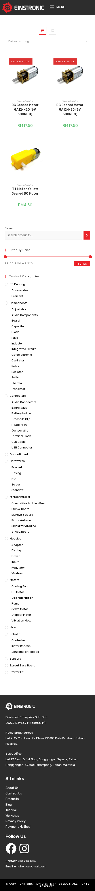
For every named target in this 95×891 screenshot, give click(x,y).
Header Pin (19, 424)
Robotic (15, 634)
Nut (13, 478)
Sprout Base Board (22, 665)
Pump (15, 603)
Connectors (18, 395)
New (13, 627)
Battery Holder (21, 413)
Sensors (15, 658)
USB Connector (21, 447)
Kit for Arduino (21, 520)
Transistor (18, 389)
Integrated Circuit (23, 349)
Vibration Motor (22, 620)
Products (12, 799)
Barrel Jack (19, 407)
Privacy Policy (16, 821)
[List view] (52, 31)
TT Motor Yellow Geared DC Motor (25, 191)
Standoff (17, 490)
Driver (15, 556)
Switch (16, 377)
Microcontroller (20, 497)
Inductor (17, 343)
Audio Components (24, 315)
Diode (15, 332)
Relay (15, 366)
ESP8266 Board (22, 514)
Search (10, 228)
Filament (17, 296)
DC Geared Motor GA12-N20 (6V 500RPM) (70, 109)
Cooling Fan (19, 586)
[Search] (86, 235)
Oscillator (17, 360)
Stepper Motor (21, 614)
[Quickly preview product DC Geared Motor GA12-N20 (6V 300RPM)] (43, 61)
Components (18, 303)
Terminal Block (21, 436)
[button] (43, 73)
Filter (81, 263)
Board (15, 320)
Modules (15, 538)
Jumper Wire (19, 430)
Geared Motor (25, 101)
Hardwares (17, 461)
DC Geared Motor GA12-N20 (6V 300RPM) (25, 109)
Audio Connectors (23, 402)
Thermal (17, 383)
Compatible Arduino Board (29, 503)
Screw (15, 484)
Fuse (14, 337)
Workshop (12, 816)
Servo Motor (19, 609)
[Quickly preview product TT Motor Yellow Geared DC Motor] (43, 145)
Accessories (19, 290)
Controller (18, 640)
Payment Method (18, 827)
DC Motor (17, 592)
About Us (12, 788)
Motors (14, 580)
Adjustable (18, 309)
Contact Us (14, 793)
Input (15, 562)
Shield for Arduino (23, 526)
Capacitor (18, 326)
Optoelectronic (21, 354)
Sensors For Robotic (25, 651)
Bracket (16, 467)
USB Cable (18, 441)
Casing (16, 473)
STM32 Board (20, 531)
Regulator (18, 567)
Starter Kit (16, 672)
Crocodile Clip (20, 419)
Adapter (17, 545)
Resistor (17, 372)
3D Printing (17, 284)
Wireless (17, 573)
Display (16, 550)
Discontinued (19, 454)
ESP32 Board (20, 509)
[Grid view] (42, 31)
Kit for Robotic (20, 646)
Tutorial (11, 810)
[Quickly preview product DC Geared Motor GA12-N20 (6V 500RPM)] (88, 61)
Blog (9, 805)
